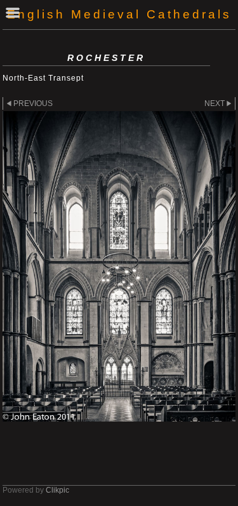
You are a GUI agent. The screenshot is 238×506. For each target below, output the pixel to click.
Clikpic (57, 490)
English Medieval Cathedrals (119, 14)
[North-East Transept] (119, 266)
